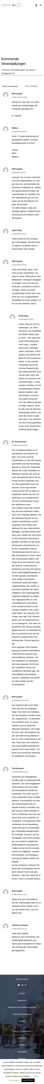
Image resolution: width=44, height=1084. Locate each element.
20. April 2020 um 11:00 (19, 234)
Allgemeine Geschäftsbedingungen (22, 1007)
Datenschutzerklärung (22, 1014)
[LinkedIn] (22, 985)
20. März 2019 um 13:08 (19, 97)
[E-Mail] (18, 985)
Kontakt (22, 1021)
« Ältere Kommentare (31, 86)
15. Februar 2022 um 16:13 (20, 700)
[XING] (25, 985)
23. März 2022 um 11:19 (19, 929)
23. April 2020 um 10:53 (26, 319)
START (22, 994)
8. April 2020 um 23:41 (19, 172)
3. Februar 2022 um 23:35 (20, 445)
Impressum (22, 1000)
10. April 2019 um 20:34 (19, 131)
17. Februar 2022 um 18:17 (20, 772)
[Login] (36, 5)
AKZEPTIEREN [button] (28, 1080)
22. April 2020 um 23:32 (19, 265)
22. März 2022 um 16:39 (19, 894)
